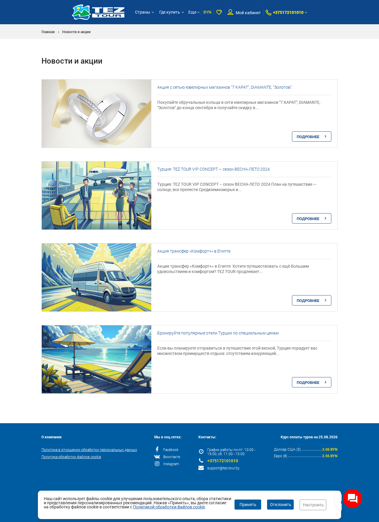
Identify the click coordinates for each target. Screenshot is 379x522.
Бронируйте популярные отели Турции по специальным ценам (218, 333)
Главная (48, 31)
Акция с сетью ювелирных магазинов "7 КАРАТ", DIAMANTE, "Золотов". (225, 87)
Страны (142, 12)
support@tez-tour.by (223, 468)
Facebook (171, 449)
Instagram (171, 464)
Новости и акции (76, 31)
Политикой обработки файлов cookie (169, 507)
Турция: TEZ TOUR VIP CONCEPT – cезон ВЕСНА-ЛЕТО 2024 (213, 169)
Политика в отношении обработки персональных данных (89, 449)
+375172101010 (288, 12)
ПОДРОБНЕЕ (308, 136)
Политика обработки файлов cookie (71, 457)
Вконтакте (171, 457)
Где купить (169, 12)
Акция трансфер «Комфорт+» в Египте (193, 251)
